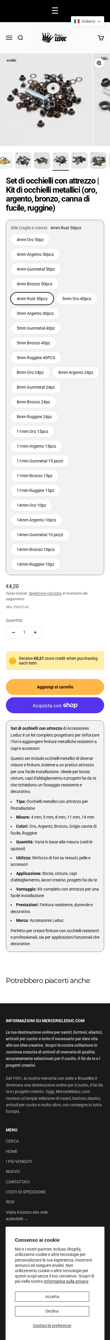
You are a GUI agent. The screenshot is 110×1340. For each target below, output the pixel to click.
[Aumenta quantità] (35, 632)
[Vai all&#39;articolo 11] (23, 161)
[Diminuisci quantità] (13, 632)
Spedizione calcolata (45, 593)
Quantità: (14, 620)
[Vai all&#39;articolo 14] (79, 161)
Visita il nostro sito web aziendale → (27, 1215)
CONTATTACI (18, 1181)
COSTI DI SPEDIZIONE (26, 1192)
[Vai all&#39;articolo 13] (61, 161)
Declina (52, 1311)
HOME (12, 1151)
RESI (10, 1202)
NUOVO (13, 1171)
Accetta (52, 1296)
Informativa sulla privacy (66, 1281)
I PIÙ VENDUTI (19, 1161)
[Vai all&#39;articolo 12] (42, 161)
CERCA (12, 1141)
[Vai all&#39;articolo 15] (98, 161)
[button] (87, 21)
